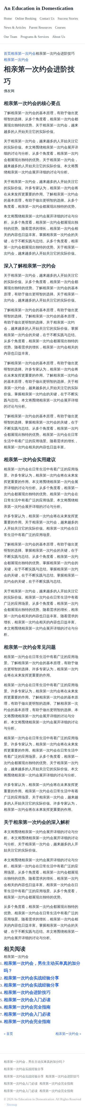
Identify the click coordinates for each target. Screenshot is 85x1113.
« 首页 (8, 1034)
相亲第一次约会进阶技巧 (27, 992)
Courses (60, 27)
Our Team (10, 37)
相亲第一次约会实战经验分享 (31, 978)
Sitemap (12, 1104)
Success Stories (68, 18)
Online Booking (25, 18)
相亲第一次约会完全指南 (27, 1007)
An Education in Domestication (38, 8)
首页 (7, 53)
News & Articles (15, 27)
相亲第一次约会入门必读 (27, 999)
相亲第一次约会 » (68, 1034)
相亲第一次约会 (23, 53)
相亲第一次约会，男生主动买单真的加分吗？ (34, 1061)
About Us (58, 37)
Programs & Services (35, 37)
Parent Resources (40, 27)
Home (8, 18)
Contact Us (47, 18)
